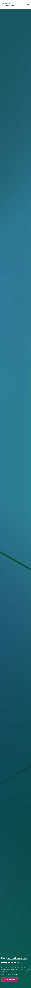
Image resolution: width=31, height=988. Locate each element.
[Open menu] (28, 4)
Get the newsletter (9, 979)
